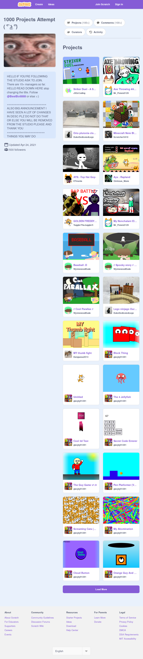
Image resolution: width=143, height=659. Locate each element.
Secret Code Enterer (125, 441)
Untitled (78, 397)
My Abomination (123, 529)
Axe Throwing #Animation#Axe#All (125, 89)
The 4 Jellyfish (122, 397)
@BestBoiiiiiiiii (16, 96)
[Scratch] (24, 4)
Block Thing (121, 353)
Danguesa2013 (80, 356)
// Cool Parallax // (83, 309)
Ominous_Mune (121, 181)
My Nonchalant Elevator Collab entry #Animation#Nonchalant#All (125, 221)
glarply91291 (120, 356)
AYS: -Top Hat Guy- (84, 177)
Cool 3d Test (80, 441)
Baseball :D (80, 265)
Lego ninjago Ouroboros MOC (125, 309)
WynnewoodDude (82, 268)
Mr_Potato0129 (121, 93)
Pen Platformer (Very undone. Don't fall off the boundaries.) (125, 485)
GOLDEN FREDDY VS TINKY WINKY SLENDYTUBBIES (85, 221)
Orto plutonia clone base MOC (85, 133)
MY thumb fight (82, 353)
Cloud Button (81, 573)
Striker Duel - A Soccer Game (85, 89)
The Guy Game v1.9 (85, 485)
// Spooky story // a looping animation (125, 265)
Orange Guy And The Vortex (125, 573)
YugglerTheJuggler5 (83, 225)
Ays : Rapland (122, 177)
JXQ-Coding (79, 93)
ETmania (77, 181)
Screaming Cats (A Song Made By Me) (85, 529)
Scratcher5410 (121, 137)
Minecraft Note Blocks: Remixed (125, 133)
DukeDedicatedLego (83, 137)
